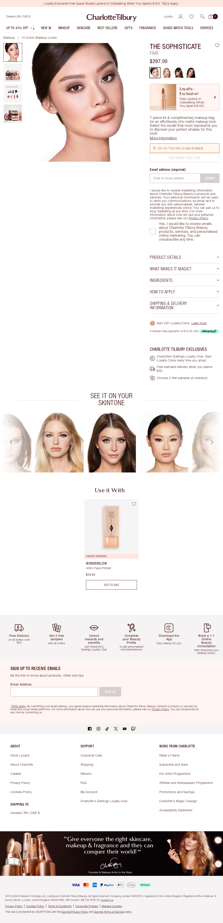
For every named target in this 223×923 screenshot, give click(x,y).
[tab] (12, 52)
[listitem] (20, 28)
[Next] (216, 442)
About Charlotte (21, 764)
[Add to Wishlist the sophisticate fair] (217, 45)
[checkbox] (152, 231)
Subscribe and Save (173, 764)
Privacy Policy (198, 218)
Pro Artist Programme (174, 773)
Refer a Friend (169, 755)
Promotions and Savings (176, 792)
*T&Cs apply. (18, 706)
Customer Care (91, 755)
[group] (59, 442)
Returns (86, 773)
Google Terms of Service (109, 911)
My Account (89, 792)
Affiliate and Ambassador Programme (186, 783)
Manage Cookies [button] (112, 906)
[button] (202, 16)
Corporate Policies (86, 906)
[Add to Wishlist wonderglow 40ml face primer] (133, 504)
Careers (15, 773)
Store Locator (20, 755)
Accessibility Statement (176, 810)
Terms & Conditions (60, 906)
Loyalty (168, 16)
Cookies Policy (21, 792)
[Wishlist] (191, 16)
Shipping (87, 764)
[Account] (180, 16)
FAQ (84, 783)
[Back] (7, 442)
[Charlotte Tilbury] (111, 16)
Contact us (107, 899)
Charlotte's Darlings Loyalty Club (104, 801)
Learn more (198, 323)
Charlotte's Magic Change (178, 801)
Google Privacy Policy (74, 911)
